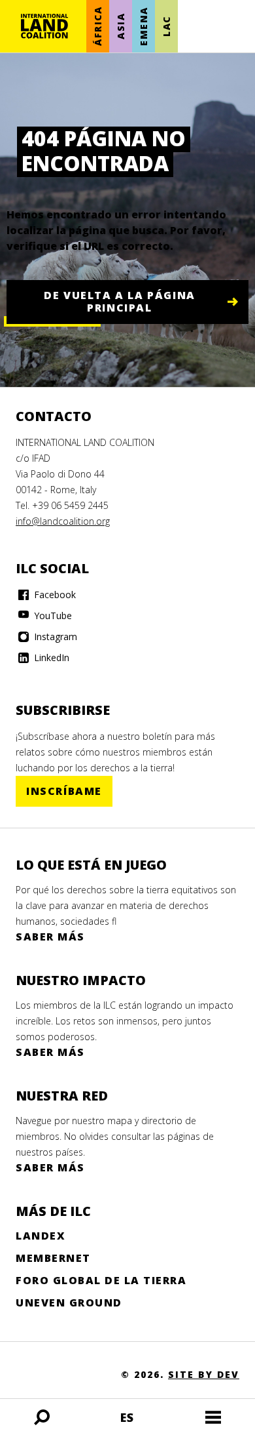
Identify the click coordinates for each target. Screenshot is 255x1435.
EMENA (143, 26)
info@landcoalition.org (63, 521)
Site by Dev (203, 1374)
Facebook (53, 594)
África (98, 27)
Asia (120, 26)
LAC (166, 26)
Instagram (54, 636)
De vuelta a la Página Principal (120, 301)
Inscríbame (64, 791)
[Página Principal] (44, 26)
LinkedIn (50, 657)
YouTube (51, 615)
